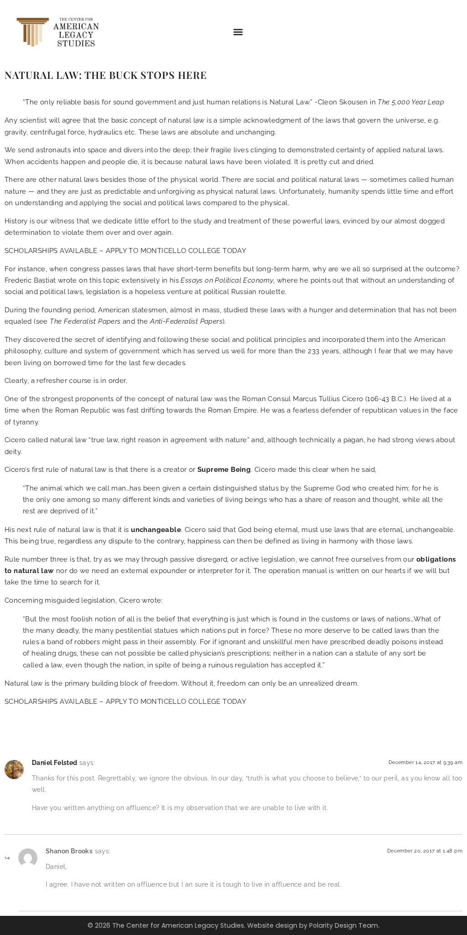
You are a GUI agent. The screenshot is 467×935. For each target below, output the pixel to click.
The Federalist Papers (85, 321)
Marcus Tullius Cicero (328, 399)
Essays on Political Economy (227, 280)
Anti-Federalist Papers (186, 321)
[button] (238, 32)
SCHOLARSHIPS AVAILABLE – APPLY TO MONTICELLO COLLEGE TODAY (125, 251)
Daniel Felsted (55, 762)
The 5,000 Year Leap (411, 102)
